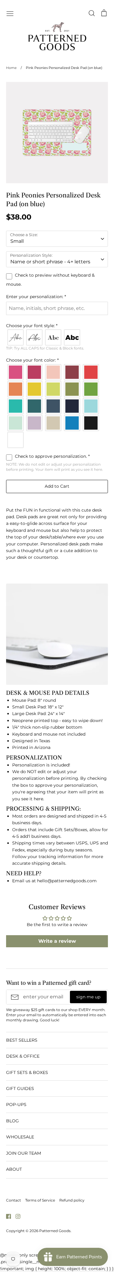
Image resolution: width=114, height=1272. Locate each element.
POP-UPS (16, 1104)
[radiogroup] (57, 337)
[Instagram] (15, 1216)
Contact (13, 1200)
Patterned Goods (55, 1230)
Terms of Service (40, 1200)
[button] (57, 296)
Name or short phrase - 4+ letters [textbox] (50, 262)
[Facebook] (6, 1216)
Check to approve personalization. (52, 456)
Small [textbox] (17, 241)
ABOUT (14, 1169)
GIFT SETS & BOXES (27, 1072)
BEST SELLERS (21, 1040)
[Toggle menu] (10, 13)
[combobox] (57, 239)
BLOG (12, 1121)
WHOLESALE (20, 1137)
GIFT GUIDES (20, 1088)
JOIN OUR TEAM (23, 1153)
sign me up (88, 997)
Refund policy (72, 1200)
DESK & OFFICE (23, 1056)
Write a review (57, 941)
